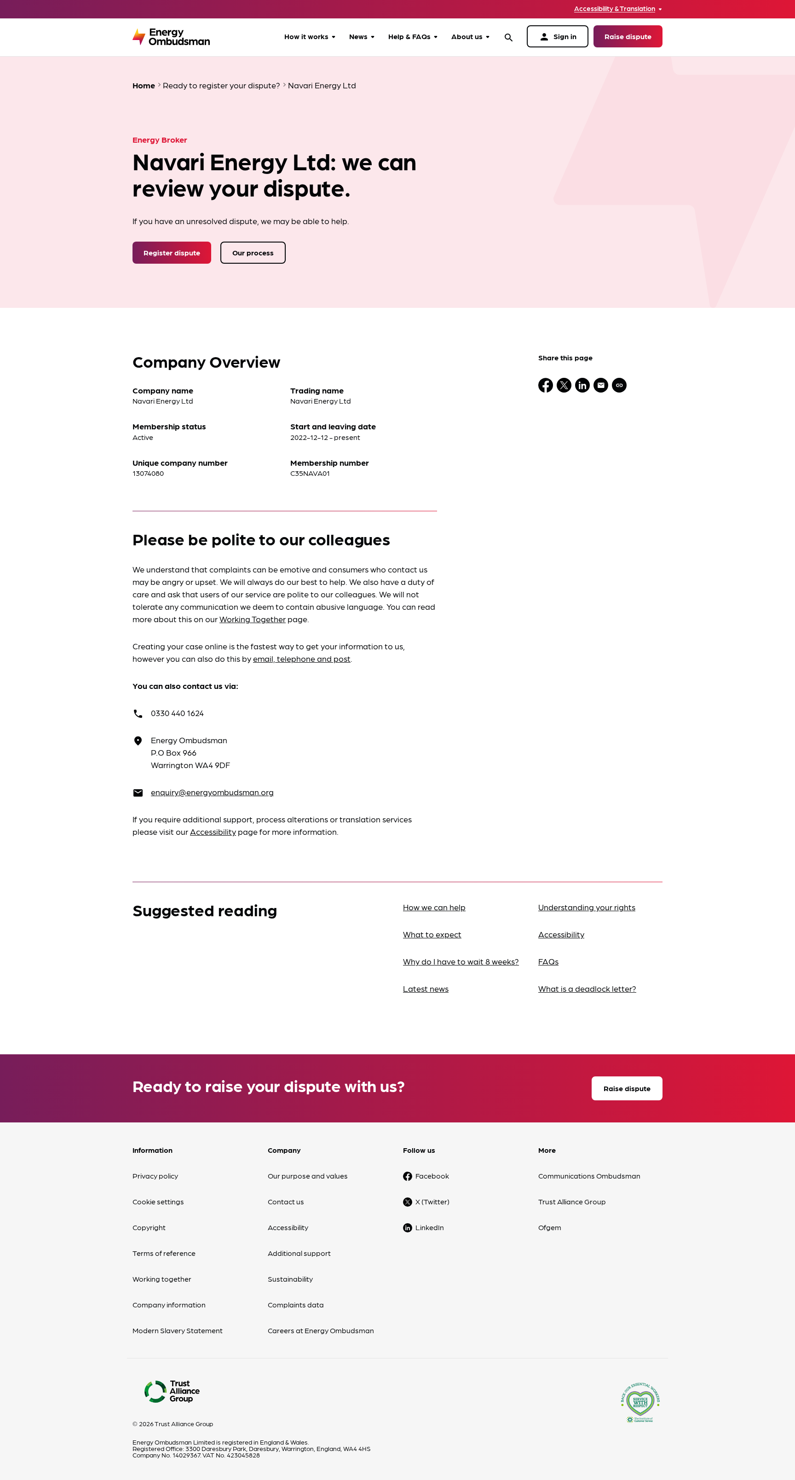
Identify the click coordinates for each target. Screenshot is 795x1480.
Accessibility (213, 831)
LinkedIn (429, 1227)
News (358, 36)
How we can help (434, 907)
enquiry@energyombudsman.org (212, 791)
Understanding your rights (586, 907)
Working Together (252, 618)
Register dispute (172, 252)
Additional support (299, 1253)
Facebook (432, 1175)
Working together (161, 1278)
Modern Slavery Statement (177, 1330)
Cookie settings (158, 1201)
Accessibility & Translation (614, 8)
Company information (169, 1304)
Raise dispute (628, 36)
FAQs (548, 961)
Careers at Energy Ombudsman (321, 1330)
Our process (253, 252)
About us (467, 36)
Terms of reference (164, 1253)
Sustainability (290, 1278)
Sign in (557, 36)
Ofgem (549, 1227)
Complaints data (296, 1304)
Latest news (426, 988)
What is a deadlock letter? (587, 988)
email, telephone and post (302, 658)
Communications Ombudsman (589, 1175)
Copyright (149, 1227)
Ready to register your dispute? (221, 85)
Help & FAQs (409, 36)
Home (143, 85)
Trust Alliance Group (572, 1201)
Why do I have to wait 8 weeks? (461, 961)
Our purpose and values (308, 1175)
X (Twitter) (432, 1201)
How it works (306, 36)
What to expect (432, 934)
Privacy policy (155, 1175)
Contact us (286, 1201)
